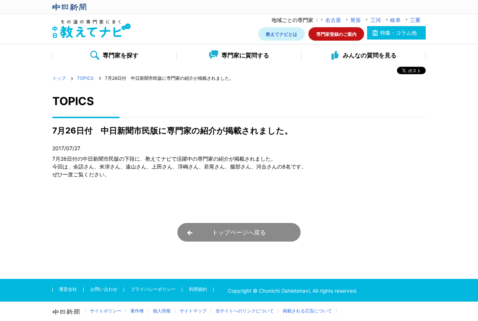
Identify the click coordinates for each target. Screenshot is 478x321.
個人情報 (162, 311)
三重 (415, 20)
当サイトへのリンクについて (244, 311)
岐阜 (395, 20)
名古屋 (333, 20)
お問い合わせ (103, 289)
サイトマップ (193, 311)
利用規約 (198, 289)
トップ (59, 78)
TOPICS (85, 78)
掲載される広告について (307, 311)
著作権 (137, 311)
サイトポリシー (105, 311)
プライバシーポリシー (153, 289)
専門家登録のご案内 (336, 34)
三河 (375, 20)
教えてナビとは (281, 34)
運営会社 (68, 289)
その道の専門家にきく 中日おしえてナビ (91, 29)
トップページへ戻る (239, 232)
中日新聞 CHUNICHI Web (91, 7)
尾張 (355, 20)
